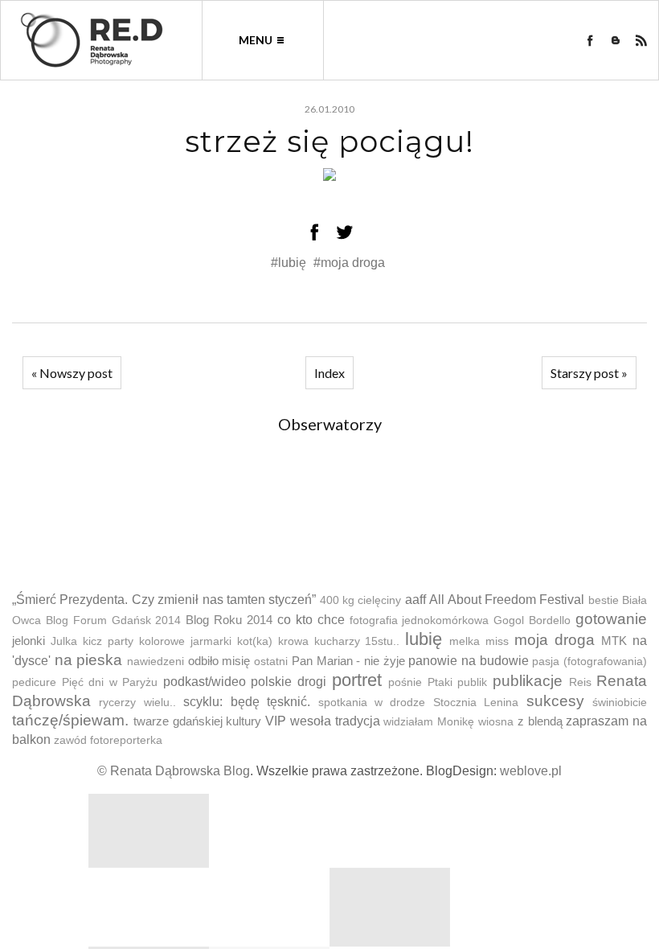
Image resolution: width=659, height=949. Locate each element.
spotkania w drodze (372, 702)
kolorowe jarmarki (185, 641)
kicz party (108, 641)
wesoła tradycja (335, 721)
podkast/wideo (204, 681)
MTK (614, 640)
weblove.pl (531, 771)
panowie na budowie (468, 661)
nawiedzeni (155, 661)
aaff (415, 599)
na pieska (89, 659)
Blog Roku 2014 (229, 620)
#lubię (290, 262)
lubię (423, 639)
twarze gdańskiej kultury (197, 721)
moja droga (554, 639)
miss (497, 641)
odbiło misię (219, 661)
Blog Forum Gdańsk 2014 (114, 620)
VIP (275, 721)
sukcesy (555, 700)
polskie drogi (288, 681)
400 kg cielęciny (361, 600)
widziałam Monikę (428, 722)
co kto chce (311, 620)
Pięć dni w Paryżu (110, 682)
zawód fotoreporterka (108, 740)
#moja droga (349, 262)
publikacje (528, 680)
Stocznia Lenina (475, 702)
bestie (603, 600)
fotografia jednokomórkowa (419, 620)
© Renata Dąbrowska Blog (173, 771)
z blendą (540, 721)
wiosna (496, 722)
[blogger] (615, 40)
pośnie (405, 682)
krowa (293, 641)
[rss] (641, 40)
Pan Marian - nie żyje (348, 661)
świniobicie (619, 702)
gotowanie (611, 618)
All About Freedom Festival (506, 599)
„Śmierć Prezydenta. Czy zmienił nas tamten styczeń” (164, 599)
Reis (580, 682)
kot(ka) (254, 641)
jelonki (28, 640)
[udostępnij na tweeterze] (344, 231)
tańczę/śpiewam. (70, 720)
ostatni (271, 661)
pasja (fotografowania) (589, 661)
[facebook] (589, 40)
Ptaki (440, 682)
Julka (64, 641)
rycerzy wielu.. (137, 702)
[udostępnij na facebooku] (314, 231)
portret (357, 680)
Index (329, 372)
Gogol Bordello (532, 620)
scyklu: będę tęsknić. (246, 702)
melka (464, 641)
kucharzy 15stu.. (357, 641)
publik (472, 682)
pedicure (34, 682)
